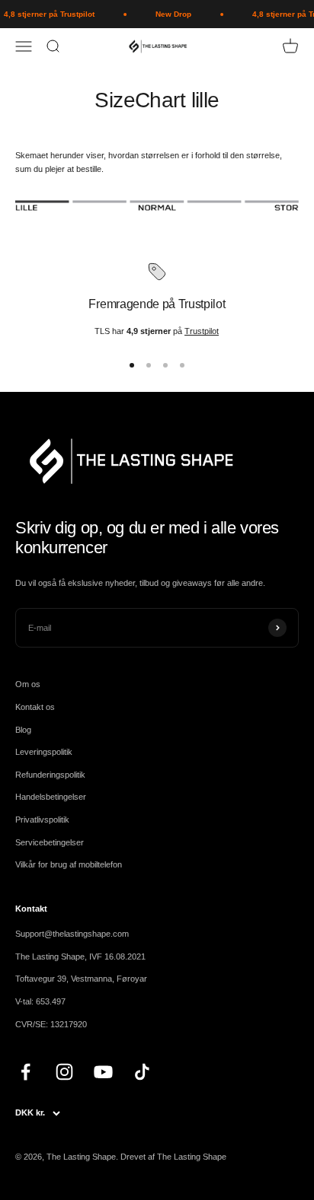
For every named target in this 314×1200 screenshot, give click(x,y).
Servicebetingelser (49, 842)
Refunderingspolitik (50, 774)
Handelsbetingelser (50, 796)
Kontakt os (35, 706)
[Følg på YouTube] (103, 1072)
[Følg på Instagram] (64, 1072)
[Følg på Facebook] (25, 1072)
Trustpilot (201, 331)
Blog (23, 729)
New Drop (171, 14)
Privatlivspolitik (42, 819)
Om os (27, 684)
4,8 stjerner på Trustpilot (47, 14)
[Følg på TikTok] (142, 1072)
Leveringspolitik (43, 751)
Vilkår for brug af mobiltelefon (68, 864)
